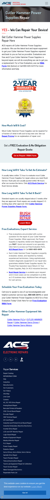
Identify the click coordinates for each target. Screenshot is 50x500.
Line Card (6, 397)
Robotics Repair (8, 449)
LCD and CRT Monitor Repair (13, 432)
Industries (6, 382)
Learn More (25, 223)
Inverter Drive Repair (10, 429)
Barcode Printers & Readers (12, 408)
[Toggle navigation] (46, 3)
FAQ (4, 379)
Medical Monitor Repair (11, 440)
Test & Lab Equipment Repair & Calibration (17, 464)
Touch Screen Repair (10, 467)
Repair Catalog (8, 373)
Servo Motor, (17, 452)
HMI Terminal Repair (10, 417)
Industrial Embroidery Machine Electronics (17, 426)
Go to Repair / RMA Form (25, 156)
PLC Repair (7, 443)
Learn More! (37, 487)
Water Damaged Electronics (12, 470)
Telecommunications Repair (12, 461)
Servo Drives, (8, 452)
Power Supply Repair (10, 446)
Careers (6, 399)
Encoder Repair (8, 414)
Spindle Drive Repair (10, 455)
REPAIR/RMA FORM (10, 376)
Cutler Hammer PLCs (16, 319)
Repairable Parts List (10, 472)
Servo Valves (26, 452)
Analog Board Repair (10, 405)
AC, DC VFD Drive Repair (11, 402)
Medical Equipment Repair (12, 437)
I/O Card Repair (8, 420)
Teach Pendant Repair (10, 458)
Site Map (6, 394)
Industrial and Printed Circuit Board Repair (17, 423)
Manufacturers (8, 385)
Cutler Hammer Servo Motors (19, 325)
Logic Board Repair (9, 434)
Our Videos (7, 391)
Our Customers (8, 388)
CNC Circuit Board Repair (12, 411)
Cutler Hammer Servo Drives (26, 322)
